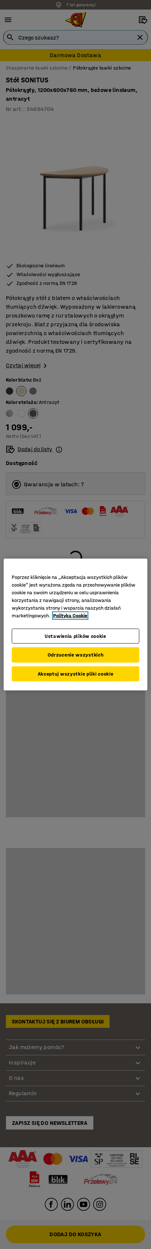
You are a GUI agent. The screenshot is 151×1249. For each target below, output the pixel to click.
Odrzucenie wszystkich (76, 655)
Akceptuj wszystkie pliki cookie (76, 673)
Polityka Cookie (70, 615)
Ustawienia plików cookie (75, 636)
